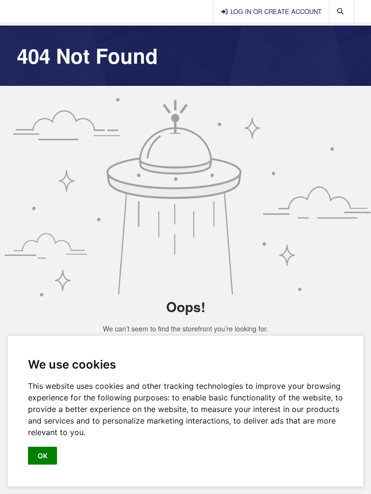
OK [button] (42, 456)
